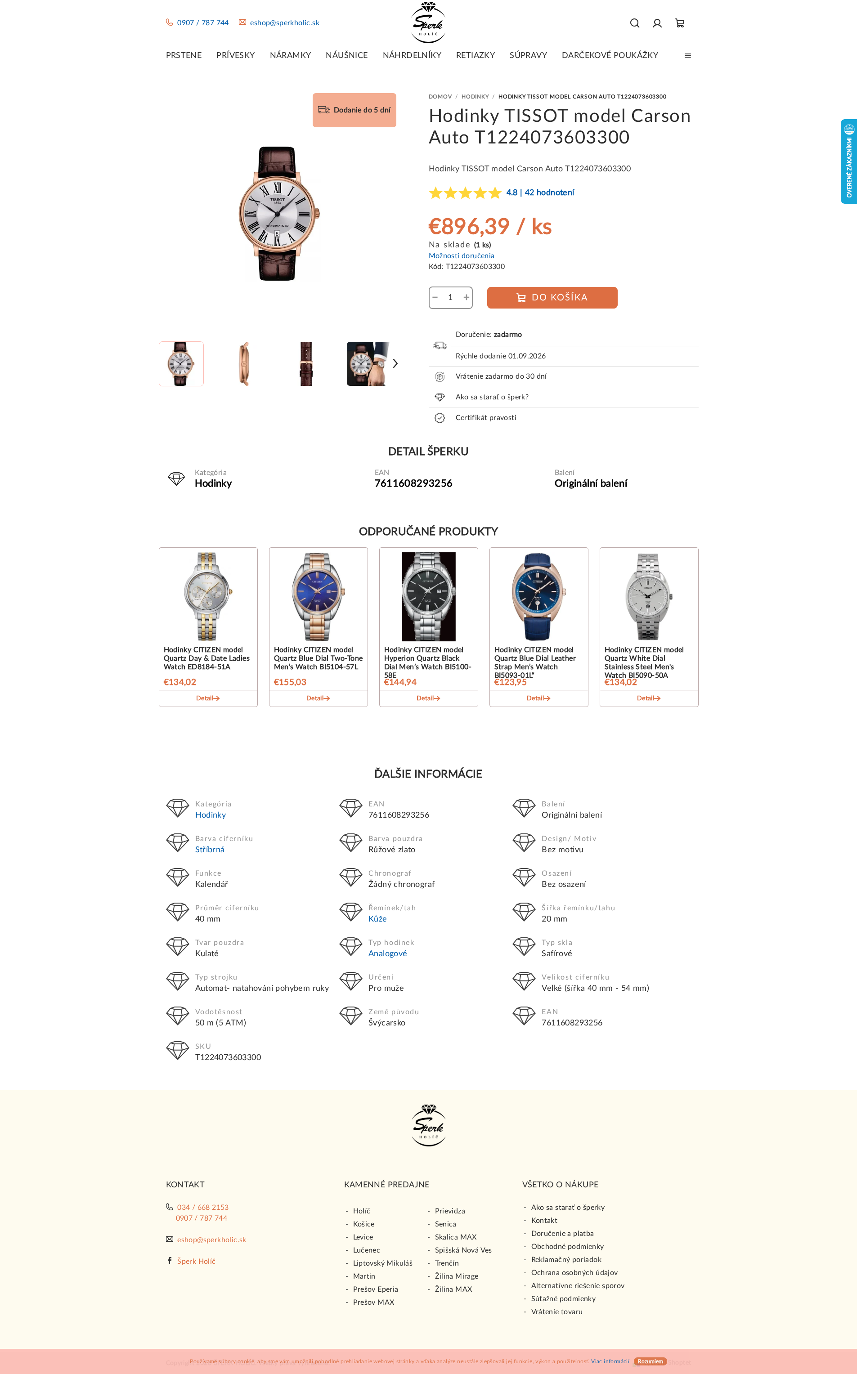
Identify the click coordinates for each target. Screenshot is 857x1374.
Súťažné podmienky (563, 1298)
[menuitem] (184, 55)
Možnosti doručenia (462, 256)
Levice (363, 1237)
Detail (204, 698)
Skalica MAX (456, 1237)
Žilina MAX (453, 1289)
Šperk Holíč (196, 1261)
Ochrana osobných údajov (574, 1272)
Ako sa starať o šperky (568, 1207)
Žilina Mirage (457, 1276)
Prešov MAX (374, 1302)
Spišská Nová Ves (463, 1250)
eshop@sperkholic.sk (284, 23)
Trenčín (447, 1263)
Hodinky (210, 815)
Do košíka (560, 297)
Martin (364, 1276)
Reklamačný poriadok (566, 1259)
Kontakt (544, 1220)
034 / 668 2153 (203, 1207)
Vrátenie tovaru (557, 1312)
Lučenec (367, 1250)
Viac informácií (610, 1361)
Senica (446, 1224)
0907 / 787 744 (203, 23)
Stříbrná (210, 850)
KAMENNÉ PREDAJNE (387, 1185)
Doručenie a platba (562, 1233)
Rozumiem (650, 1361)
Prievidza (450, 1211)
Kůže (377, 919)
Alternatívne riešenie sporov (578, 1285)
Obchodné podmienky (567, 1246)
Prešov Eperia (376, 1289)
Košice (364, 1224)
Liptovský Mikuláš (383, 1263)
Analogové (388, 954)
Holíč (362, 1211)
